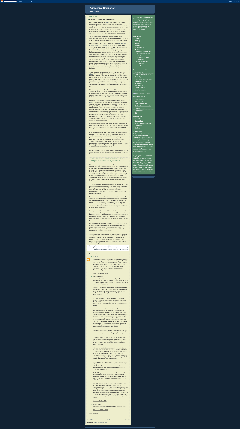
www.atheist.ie (139, 85)
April (138, 66)
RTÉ (120, 249)
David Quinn (111, 248)
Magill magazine (139, 101)
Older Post (126, 419)
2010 (136, 41)
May (138, 49)
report (97, 49)
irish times (104, 249)
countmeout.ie (139, 72)
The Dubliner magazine (141, 103)
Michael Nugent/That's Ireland (143, 123)
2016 (136, 38)
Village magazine (139, 99)
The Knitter (96, 257)
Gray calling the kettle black (144, 51)
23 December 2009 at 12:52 (100, 410)
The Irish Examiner (140, 108)
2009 (136, 43)
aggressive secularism (101, 248)
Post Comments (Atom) (100, 422)
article (107, 22)
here (90, 102)
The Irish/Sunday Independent (143, 106)
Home (108, 419)
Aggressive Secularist (102, 8)
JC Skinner (138, 118)
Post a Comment (93, 413)
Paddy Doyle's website (141, 77)
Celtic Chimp (138, 125)
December (140, 47)
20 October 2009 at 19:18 (99, 401)
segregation (125, 249)
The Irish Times (139, 110)
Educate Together (139, 87)
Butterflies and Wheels (141, 90)
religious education (113, 249)
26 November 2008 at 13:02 (100, 273)
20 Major (137, 128)
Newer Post (90, 419)
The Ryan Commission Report (143, 74)
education (118, 248)
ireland (123, 248)
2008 (136, 45)
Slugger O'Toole (139, 121)
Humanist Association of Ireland (143, 79)
